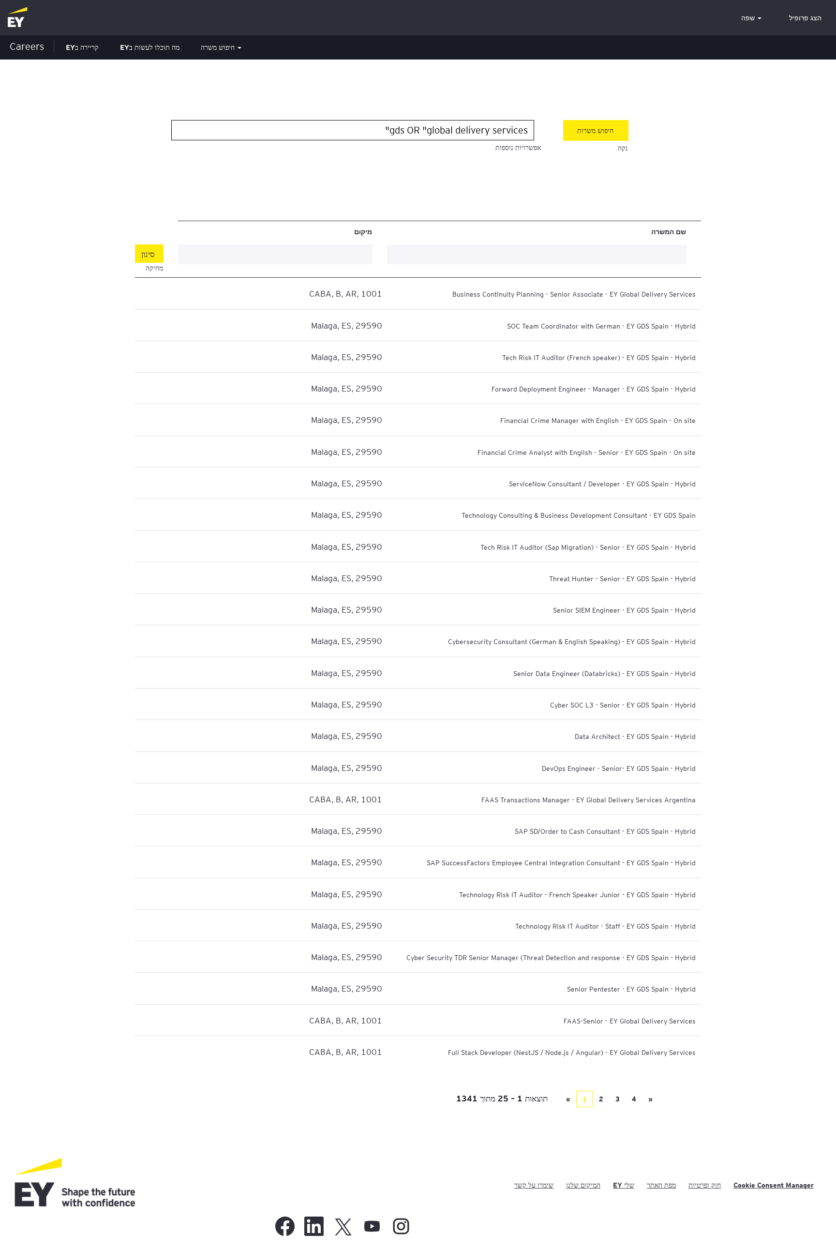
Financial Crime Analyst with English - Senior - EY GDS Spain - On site (587, 452)
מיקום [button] (363, 231)
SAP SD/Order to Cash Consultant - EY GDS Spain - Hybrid (605, 831)
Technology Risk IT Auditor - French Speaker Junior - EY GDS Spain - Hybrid (577, 894)
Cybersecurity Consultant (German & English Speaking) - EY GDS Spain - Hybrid (572, 641)
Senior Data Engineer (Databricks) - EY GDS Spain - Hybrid (604, 673)
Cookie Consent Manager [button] (773, 1185)
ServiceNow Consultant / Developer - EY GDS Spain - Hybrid (602, 483)
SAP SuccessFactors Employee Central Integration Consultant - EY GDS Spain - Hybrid (561, 862)
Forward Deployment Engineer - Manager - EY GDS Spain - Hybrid (594, 388)
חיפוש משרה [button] (219, 47)
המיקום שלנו (583, 1185)
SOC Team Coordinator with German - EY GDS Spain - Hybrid (601, 325)
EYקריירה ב (82, 47)
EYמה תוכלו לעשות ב (149, 47)
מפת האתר (661, 1185)
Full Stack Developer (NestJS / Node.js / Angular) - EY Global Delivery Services (572, 1052)
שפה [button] (749, 18)
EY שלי (623, 1185)
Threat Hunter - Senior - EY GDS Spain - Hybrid (622, 578)
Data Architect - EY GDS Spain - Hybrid (635, 736)
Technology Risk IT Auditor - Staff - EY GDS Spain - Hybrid (605, 925)
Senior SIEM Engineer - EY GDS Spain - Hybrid (624, 609)
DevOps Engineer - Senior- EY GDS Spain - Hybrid (619, 768)
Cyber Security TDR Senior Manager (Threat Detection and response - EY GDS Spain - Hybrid (551, 957)
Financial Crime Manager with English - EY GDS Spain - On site (598, 420)
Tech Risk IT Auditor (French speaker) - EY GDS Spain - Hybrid (599, 357)
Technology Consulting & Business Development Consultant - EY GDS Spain (579, 515)
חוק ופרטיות (704, 1185)
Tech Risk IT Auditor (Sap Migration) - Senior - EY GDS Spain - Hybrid (588, 546)
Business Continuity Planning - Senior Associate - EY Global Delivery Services (574, 293)
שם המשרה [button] (668, 231)
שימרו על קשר (533, 1185)
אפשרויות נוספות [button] (518, 147)
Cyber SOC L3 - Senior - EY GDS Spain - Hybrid (623, 704)
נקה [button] (623, 148)
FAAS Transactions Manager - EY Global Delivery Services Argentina (588, 799)
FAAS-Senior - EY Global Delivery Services (630, 1020)
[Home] (17, 17)
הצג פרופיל (805, 18)
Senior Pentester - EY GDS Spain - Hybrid (631, 988)
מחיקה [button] (154, 268)
